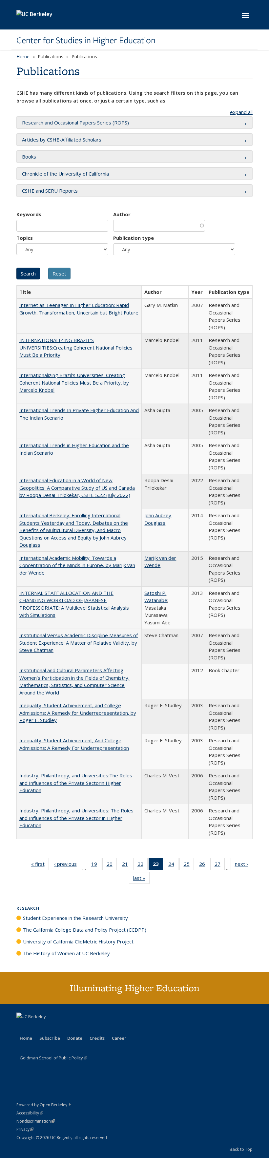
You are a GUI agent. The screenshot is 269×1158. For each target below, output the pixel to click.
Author (122, 214)
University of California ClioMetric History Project (78, 941)
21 (127, 865)
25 (189, 865)
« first (40, 865)
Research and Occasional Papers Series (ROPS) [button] (75, 122)
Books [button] (29, 156)
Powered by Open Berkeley (43, 1105)
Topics (24, 238)
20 (112, 865)
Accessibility (29, 1113)
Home (23, 56)
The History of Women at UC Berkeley (66, 953)
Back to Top (241, 1149)
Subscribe (49, 1038)
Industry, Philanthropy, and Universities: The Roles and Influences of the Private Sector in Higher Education (76, 817)
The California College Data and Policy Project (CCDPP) (84, 929)
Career (119, 1038)
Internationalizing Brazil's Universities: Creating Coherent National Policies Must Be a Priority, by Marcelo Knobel (74, 382)
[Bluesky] (73, 1027)
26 (204, 865)
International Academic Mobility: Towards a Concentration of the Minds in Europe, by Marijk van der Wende (77, 565)
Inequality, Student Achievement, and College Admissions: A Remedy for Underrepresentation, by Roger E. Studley (77, 712)
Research (27, 908)
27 (220, 865)
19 (96, 865)
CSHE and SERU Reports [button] (50, 190)
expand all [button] (241, 112)
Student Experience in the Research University (75, 918)
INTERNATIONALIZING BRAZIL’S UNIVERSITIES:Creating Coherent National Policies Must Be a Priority (76, 347)
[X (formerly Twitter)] (22, 1027)
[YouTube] (48, 1027)
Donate (74, 1038)
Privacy (24, 1129)
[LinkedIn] (35, 1027)
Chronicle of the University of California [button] (65, 173)
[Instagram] (60, 1027)
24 (173, 865)
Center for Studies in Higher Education (85, 40)
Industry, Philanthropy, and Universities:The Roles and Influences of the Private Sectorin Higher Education (75, 782)
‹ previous (67, 865)
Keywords (28, 214)
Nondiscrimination (35, 1121)
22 (142, 865)
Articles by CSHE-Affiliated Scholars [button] (61, 139)
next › (243, 865)
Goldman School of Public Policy (53, 1058)
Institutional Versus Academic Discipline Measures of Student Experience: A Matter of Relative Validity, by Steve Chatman (78, 642)
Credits (97, 1038)
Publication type (133, 238)
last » (141, 879)
